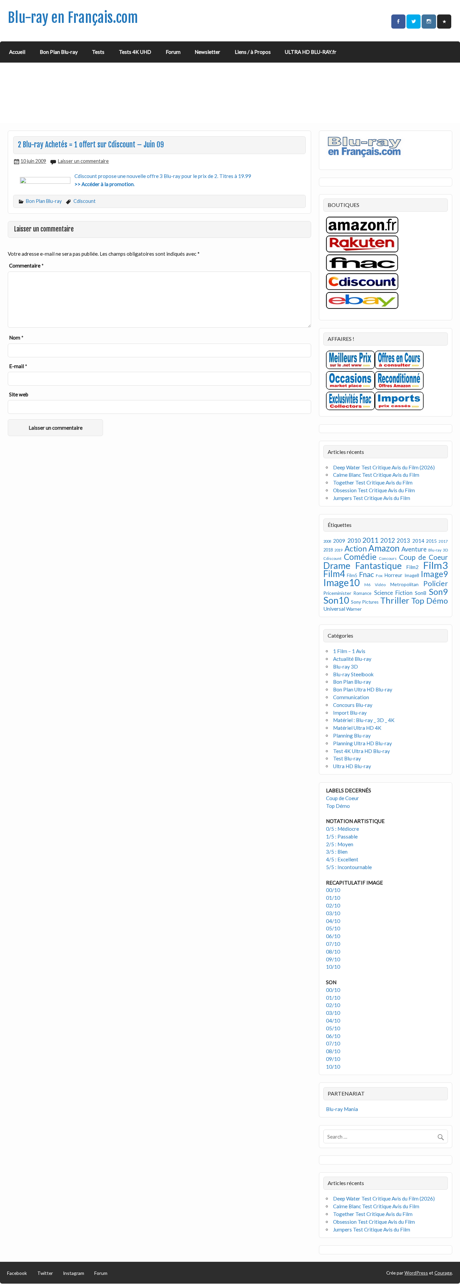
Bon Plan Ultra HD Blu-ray (362, 689)
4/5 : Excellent (342, 859)
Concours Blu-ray (352, 705)
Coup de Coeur (423, 557)
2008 (327, 541)
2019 (338, 550)
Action (355, 548)
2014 (418, 541)
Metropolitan (404, 584)
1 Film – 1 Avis (349, 651)
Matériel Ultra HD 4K (357, 728)
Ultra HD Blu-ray (352, 766)
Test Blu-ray (347, 758)
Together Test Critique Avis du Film (373, 482)
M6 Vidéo (375, 584)
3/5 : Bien (337, 852)
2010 (354, 540)
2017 (443, 541)
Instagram (73, 1273)
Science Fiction (393, 592)
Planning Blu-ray (352, 735)
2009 (339, 541)
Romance (362, 593)
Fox (379, 575)
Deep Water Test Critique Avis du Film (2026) (384, 467)
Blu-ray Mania (342, 1109)
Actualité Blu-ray (352, 659)
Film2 (412, 567)
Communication (351, 697)
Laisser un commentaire (83, 161)
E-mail (18, 366)
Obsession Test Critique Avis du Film (374, 490)
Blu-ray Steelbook (353, 674)
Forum (173, 52)
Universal (334, 608)
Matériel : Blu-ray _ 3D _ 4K (364, 720)
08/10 (333, 952)
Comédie (360, 557)
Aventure (414, 549)
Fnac (366, 574)
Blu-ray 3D (438, 549)
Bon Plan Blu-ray (59, 52)
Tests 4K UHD (135, 52)
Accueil (17, 52)
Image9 (434, 574)
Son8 (420, 593)
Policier (435, 583)
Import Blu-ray (350, 713)
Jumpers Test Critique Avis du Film (371, 498)
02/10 (333, 905)
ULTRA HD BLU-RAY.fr (310, 52)
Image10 (341, 582)
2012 (387, 540)
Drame (337, 565)
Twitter (45, 1273)
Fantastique (378, 565)
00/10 (333, 890)
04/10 (333, 921)
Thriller (394, 600)
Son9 (438, 591)
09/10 (333, 959)
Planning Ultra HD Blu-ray (362, 743)
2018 (328, 549)
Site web (18, 394)
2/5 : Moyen (339, 844)
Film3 (435, 565)
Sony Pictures (365, 602)
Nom (16, 337)
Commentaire (26, 265)
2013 (403, 540)
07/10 (333, 944)
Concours (388, 558)
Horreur (393, 575)
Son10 (336, 600)
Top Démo (429, 600)
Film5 (352, 575)
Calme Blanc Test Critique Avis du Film (376, 475)
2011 (370, 540)
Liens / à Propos (253, 52)
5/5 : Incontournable (349, 867)
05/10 (333, 928)
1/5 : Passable (342, 836)
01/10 (333, 898)
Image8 (411, 575)
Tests (98, 52)
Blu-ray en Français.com (73, 17)
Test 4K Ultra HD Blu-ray (361, 751)
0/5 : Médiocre (342, 829)
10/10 (333, 967)
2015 (431, 541)
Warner (354, 609)
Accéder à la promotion (107, 184)
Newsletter (207, 52)
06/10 (333, 936)
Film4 (334, 573)
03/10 (333, 913)
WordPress (416, 1273)
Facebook (17, 1273)
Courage (443, 1273)
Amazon (384, 548)
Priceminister (337, 593)
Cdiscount (84, 201)
